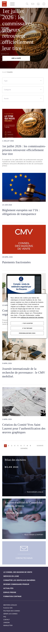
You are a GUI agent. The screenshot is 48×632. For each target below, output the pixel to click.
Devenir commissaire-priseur (16, 584)
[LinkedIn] (38, 4)
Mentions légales (10, 605)
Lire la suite (16, 58)
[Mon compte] (44, 4)
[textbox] (23, 82)
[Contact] (32, 4)
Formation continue (12, 596)
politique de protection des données (32, 317)
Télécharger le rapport (33, 535)
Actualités (8, 588)
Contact (6, 619)
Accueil (4, 72)
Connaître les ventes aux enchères (19, 580)
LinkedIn (6, 622)
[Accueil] (4, 4)
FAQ (4, 617)
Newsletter (8, 625)
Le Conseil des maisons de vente (17, 572)
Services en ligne (11, 576)
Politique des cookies (11, 611)
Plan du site (8, 608)
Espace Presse (9, 592)
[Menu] (12, 4)
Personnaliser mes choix (27, 333)
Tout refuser (27, 328)
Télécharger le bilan (35, 492)
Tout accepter (28, 323)
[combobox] (23, 80)
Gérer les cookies (10, 614)
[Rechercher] (27, 4)
